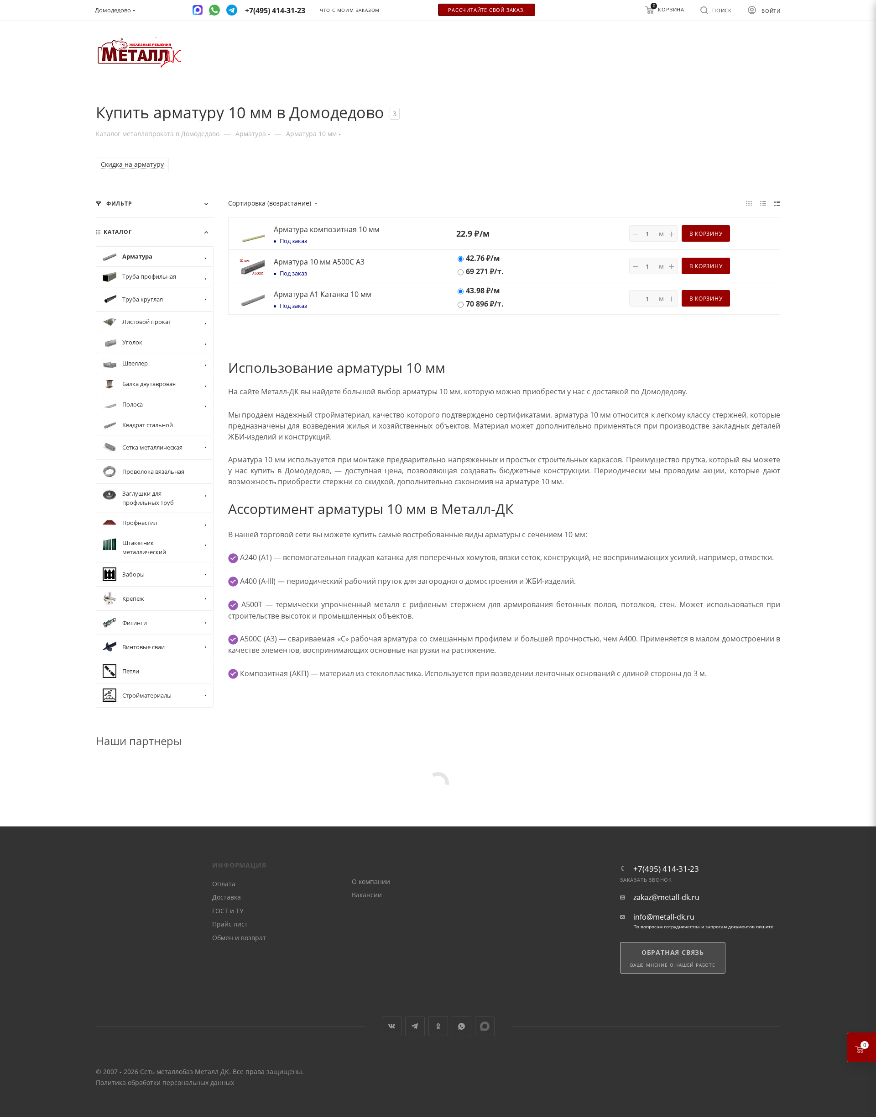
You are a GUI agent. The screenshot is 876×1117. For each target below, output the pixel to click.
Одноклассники (438, 1026)
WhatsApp (461, 1026)
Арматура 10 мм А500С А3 (319, 262)
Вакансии (367, 894)
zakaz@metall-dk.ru (666, 897)
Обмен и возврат (239, 937)
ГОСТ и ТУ (228, 910)
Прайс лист (230, 924)
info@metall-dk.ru (663, 917)
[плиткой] (749, 203)
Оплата (223, 883)
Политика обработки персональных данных (165, 1082)
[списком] (763, 203)
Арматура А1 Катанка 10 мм (322, 294)
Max (485, 1026)
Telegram (415, 1026)
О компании (371, 881)
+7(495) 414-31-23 (666, 869)
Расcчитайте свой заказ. (486, 10)
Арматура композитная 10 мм (327, 229)
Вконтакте (392, 1026)
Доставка (226, 897)
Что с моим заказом (350, 10)
